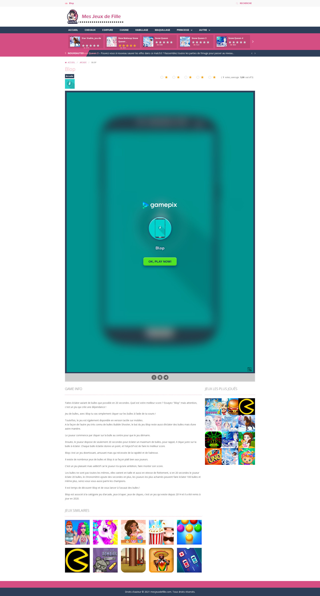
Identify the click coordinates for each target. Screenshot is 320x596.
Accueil (73, 29)
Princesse (183, 29)
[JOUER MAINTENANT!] (75, 41)
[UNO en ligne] (213, 456)
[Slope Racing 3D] (213, 439)
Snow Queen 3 (199, 38)
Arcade (83, 62)
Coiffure (107, 29)
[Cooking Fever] (230, 406)
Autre (203, 29)
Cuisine (124, 29)
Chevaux (90, 29)
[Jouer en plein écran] (160, 377)
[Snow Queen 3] (230, 423)
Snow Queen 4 (235, 38)
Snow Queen (161, 38)
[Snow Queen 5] (213, 406)
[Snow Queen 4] (230, 439)
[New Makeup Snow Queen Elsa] (213, 423)
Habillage (141, 29)
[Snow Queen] (230, 456)
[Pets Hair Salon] (246, 456)
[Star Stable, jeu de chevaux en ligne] (246, 423)
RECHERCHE (246, 3)
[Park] (246, 439)
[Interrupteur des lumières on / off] (154, 377)
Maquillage (162, 29)
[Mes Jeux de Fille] (95, 16)
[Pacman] (246, 406)
